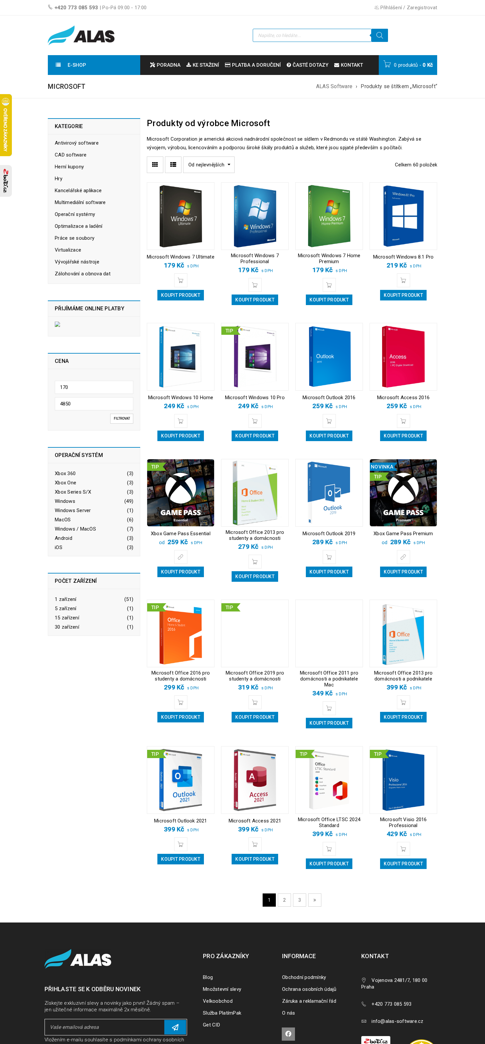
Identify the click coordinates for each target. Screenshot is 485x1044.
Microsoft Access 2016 (403, 397)
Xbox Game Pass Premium (403, 534)
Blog (208, 977)
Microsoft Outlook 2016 (329, 397)
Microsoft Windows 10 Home (180, 397)
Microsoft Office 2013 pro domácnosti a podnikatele (403, 676)
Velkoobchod (218, 1001)
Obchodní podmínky (304, 977)
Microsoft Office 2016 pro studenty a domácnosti (180, 676)
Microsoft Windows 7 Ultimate (180, 257)
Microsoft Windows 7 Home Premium (329, 258)
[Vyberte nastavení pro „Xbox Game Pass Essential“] (180, 557)
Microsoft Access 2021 (255, 821)
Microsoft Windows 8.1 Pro (403, 257)
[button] (180, 280)
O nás (288, 1013)
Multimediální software (80, 202)
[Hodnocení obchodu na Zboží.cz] (6, 181)
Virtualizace (68, 250)
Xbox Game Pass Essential (180, 534)
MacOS (63, 520)
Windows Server (73, 510)
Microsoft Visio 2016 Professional (403, 822)
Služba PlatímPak (222, 1013)
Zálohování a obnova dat (83, 274)
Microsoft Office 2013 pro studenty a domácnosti (255, 535)
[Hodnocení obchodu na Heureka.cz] (424, 1040)
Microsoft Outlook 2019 (329, 534)
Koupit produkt (180, 295)
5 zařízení (66, 608)
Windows (65, 501)
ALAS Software (334, 86)
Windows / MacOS (75, 529)
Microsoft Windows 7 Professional (255, 258)
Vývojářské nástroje (77, 262)
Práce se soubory (74, 238)
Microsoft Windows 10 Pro (255, 397)
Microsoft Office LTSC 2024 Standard (329, 822)
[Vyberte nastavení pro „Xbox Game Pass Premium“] (403, 557)
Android (63, 538)
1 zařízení (66, 599)
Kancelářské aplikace (78, 190)
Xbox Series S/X (73, 492)
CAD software (70, 155)
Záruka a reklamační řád (309, 1001)
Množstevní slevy (222, 989)
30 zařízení (67, 627)
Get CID (211, 1025)
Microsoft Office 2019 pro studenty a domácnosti (255, 676)
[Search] (380, 35)
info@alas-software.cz (397, 1021)
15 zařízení (67, 618)
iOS (58, 547)
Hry (58, 179)
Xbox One (65, 483)
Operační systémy (75, 214)
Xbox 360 (65, 473)
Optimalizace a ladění (78, 226)
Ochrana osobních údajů (309, 989)
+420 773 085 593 (76, 8)
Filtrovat (122, 418)
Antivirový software (77, 143)
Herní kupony (69, 167)
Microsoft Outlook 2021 (180, 821)
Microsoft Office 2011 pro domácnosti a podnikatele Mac (329, 679)
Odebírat (175, 1027)
